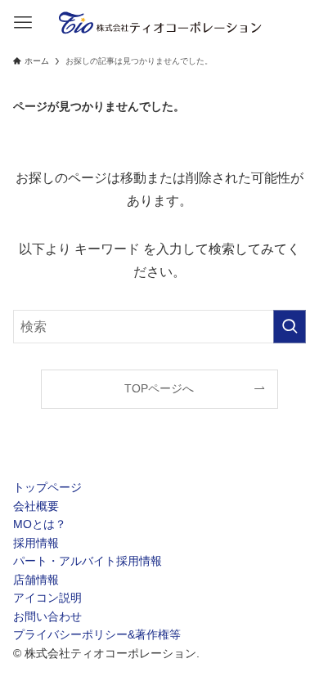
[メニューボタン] (22, 22)
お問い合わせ (47, 616)
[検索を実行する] (289, 326)
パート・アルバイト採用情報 (87, 560)
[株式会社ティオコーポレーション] (160, 22)
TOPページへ (159, 388)
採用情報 (36, 542)
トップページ (47, 487)
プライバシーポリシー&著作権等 (97, 634)
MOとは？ (39, 524)
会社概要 (36, 506)
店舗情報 (36, 579)
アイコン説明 (47, 597)
